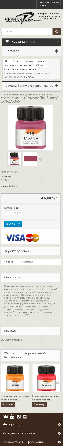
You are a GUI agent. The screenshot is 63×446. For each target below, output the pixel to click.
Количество (11, 208)
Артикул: (6, 172)
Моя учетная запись (18, 433)
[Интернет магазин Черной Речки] (31, 18)
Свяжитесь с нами (43, 4)
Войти (55, 3)
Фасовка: (6, 176)
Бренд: (5, 186)
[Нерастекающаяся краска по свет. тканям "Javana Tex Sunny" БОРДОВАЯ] (14, 159)
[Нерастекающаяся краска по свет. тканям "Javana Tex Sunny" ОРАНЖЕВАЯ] (15, 378)
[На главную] (6, 61)
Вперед (40, 159)
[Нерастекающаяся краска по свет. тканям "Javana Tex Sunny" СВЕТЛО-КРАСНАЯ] (46, 378)
